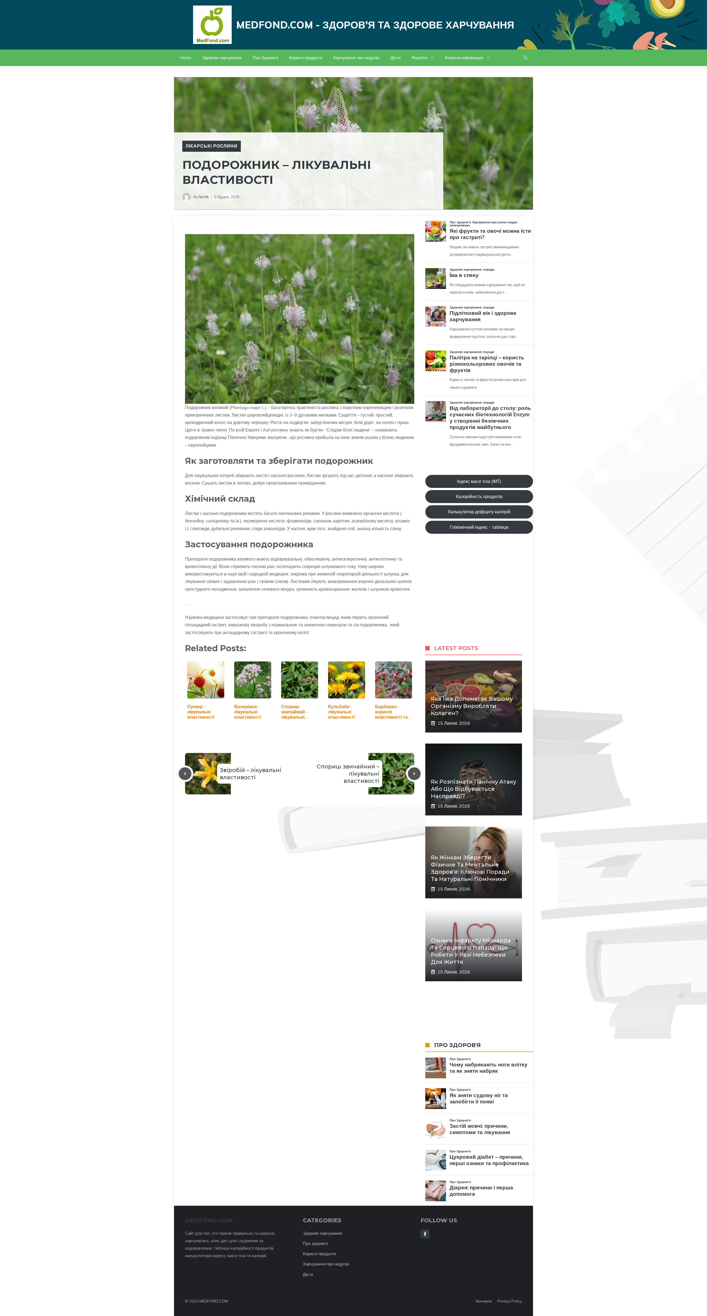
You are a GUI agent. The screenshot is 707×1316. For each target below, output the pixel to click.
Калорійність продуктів (479, 496)
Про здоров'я (315, 1243)
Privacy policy (509, 1301)
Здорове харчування (222, 57)
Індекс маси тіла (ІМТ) (479, 481)
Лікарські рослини (212, 146)
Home (185, 57)
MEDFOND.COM (213, 1301)
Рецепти (419, 57)
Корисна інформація (464, 57)
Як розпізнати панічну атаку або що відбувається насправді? (473, 788)
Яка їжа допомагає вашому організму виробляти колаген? (472, 705)
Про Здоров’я (265, 57)
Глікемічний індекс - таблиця (479, 527)
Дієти (395, 57)
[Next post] (414, 773)
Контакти (484, 1301)
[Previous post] (185, 773)
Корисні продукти (305, 57)
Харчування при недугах (356, 57)
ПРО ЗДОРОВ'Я (457, 1045)
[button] (525, 57)
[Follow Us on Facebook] (425, 1233)
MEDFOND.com (209, 1220)
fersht (204, 197)
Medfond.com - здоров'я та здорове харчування (375, 25)
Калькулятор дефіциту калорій (479, 511)
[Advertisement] (479, 595)
